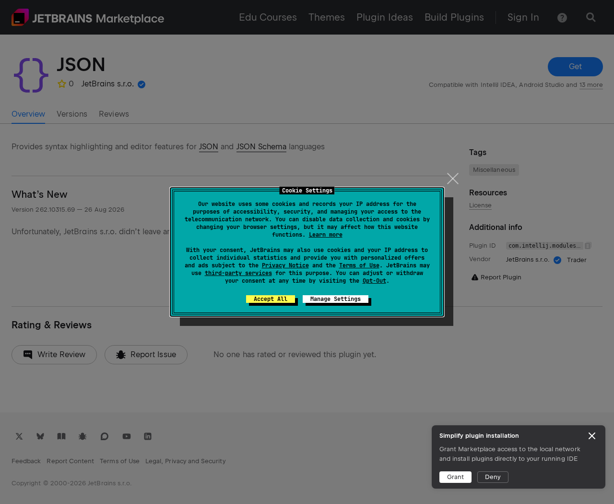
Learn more (325, 235)
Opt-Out (374, 281)
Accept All (270, 299)
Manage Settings (335, 299)
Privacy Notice (285, 265)
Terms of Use (359, 265)
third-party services (238, 273)
